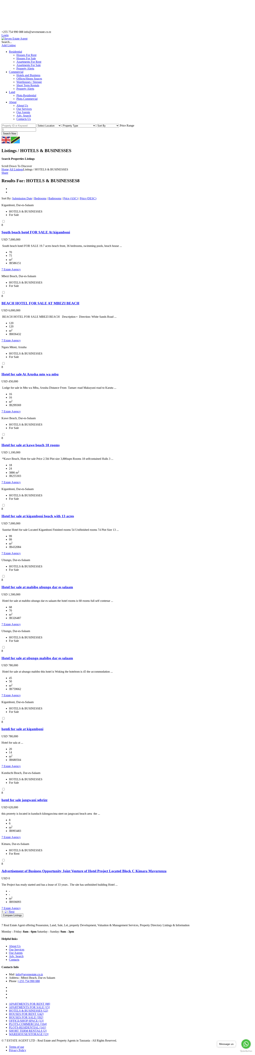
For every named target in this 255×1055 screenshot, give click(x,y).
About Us (22, 105)
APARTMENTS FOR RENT (29, 1003)
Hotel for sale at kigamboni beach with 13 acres (37, 516)
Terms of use (16, 1046)
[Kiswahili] (15, 139)
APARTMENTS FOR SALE (29, 1007)
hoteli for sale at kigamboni (22, 729)
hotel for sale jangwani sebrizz (24, 800)
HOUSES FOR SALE (26, 1017)
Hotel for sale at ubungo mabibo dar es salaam (37, 658)
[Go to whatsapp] (246, 1044)
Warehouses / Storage (29, 82)
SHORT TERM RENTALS (27, 1030)
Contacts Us (23, 119)
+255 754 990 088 (29, 981)
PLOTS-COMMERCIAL (28, 1024)
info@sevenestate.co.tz (29, 974)
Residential (15, 51)
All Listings (16, 169)
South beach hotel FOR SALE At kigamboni (35, 232)
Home (5, 169)
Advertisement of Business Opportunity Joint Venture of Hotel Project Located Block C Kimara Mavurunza (84, 871)
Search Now (9, 133)
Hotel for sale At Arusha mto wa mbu (30, 374)
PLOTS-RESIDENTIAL (27, 1027)
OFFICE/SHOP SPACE (26, 1020)
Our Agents (23, 112)
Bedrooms (40, 198)
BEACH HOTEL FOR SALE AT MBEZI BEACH (40, 303)
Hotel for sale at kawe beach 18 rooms (30, 445)
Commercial (16, 71)
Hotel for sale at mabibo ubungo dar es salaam (37, 587)
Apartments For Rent (28, 61)
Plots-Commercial (27, 98)
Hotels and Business (28, 75)
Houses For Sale (26, 58)
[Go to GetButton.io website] (246, 1051)
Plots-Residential (26, 95)
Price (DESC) (88, 198)
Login (5, 35)
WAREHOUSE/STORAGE (28, 1034)
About (12, 102)
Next (11, 911)
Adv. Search (23, 115)
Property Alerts (25, 68)
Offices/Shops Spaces (29, 78)
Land (12, 92)
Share (4, 172)
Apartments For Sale (28, 65)
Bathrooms (54, 198)
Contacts (14, 959)
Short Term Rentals (27, 85)
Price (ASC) (70, 198)
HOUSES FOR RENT (26, 1014)
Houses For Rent (26, 55)
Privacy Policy (17, 1050)
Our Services (24, 108)
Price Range (127, 125)
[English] (6, 139)
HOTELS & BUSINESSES (28, 1010)
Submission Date (22, 198)
